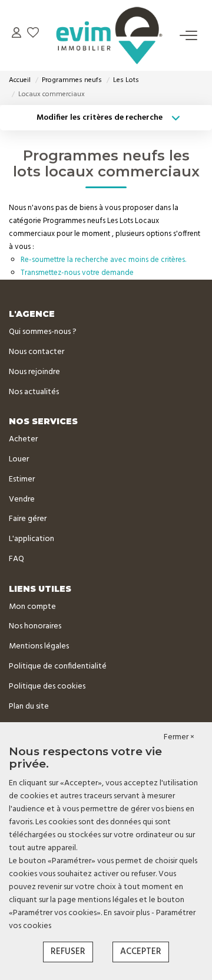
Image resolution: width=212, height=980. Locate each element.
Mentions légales (39, 646)
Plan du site (29, 706)
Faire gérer (28, 519)
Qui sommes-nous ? (43, 332)
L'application (31, 539)
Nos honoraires (35, 626)
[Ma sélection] (33, 35)
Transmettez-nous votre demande (77, 273)
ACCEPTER (140, 952)
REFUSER (68, 952)
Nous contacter (36, 352)
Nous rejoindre (34, 372)
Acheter (23, 439)
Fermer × (179, 737)
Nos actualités (34, 392)
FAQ (16, 559)
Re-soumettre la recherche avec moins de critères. (103, 260)
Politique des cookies (47, 686)
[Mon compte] (16, 35)
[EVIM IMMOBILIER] (109, 35)
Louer (19, 459)
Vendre (22, 499)
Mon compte (32, 607)
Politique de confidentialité (58, 666)
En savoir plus (127, 913)
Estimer (22, 479)
